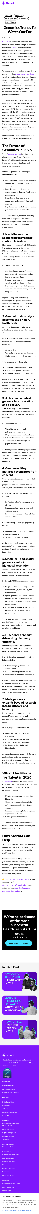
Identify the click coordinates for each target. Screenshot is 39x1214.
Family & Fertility (8, 1136)
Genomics (18, 15)
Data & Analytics (8, 1102)
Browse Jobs (6, 1190)
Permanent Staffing (9, 1089)
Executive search (8, 1086)
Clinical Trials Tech (8, 1168)
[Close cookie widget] (36, 1196)
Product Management (9, 1112)
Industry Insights (11, 18)
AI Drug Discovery (8, 1161)
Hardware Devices (8, 1147)
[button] (36, 3)
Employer (8, 15)
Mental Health (7, 1126)
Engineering (6, 1105)
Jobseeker (24, 18)
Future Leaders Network (10, 1093)
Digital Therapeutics (9, 1133)
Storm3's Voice (10, 22)
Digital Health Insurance (10, 1154)
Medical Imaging (8, 1175)
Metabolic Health (8, 1129)
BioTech (5, 1165)
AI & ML (5, 1109)
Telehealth (5, 1139)
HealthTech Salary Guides (11, 1184)
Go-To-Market (7, 1116)
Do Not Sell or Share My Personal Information (16, 1210)
